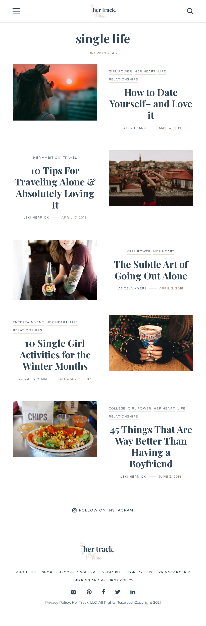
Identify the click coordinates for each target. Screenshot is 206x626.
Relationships (123, 79)
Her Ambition (46, 157)
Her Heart (145, 71)
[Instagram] (74, 592)
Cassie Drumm (33, 379)
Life (162, 71)
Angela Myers (132, 288)
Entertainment (28, 322)
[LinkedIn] (132, 592)
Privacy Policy (57, 602)
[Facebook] (103, 592)
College (117, 408)
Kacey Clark (133, 128)
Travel (70, 157)
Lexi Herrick (36, 217)
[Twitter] (117, 592)
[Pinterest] (89, 592)
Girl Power (120, 71)
